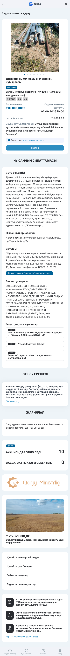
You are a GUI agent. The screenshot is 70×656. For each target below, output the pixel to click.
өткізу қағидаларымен (33, 140)
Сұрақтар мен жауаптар (21, 584)
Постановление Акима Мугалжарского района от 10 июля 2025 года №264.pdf (35, 334)
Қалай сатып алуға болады (23, 557)
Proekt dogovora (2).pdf (30, 344)
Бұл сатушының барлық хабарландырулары (29, 273)
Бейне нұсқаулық (17, 575)
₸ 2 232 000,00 (18, 536)
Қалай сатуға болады (19, 566)
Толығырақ (12, 401)
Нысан (35, 147)
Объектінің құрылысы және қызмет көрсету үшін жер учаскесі (35, 541)
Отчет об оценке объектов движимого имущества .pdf (30, 356)
